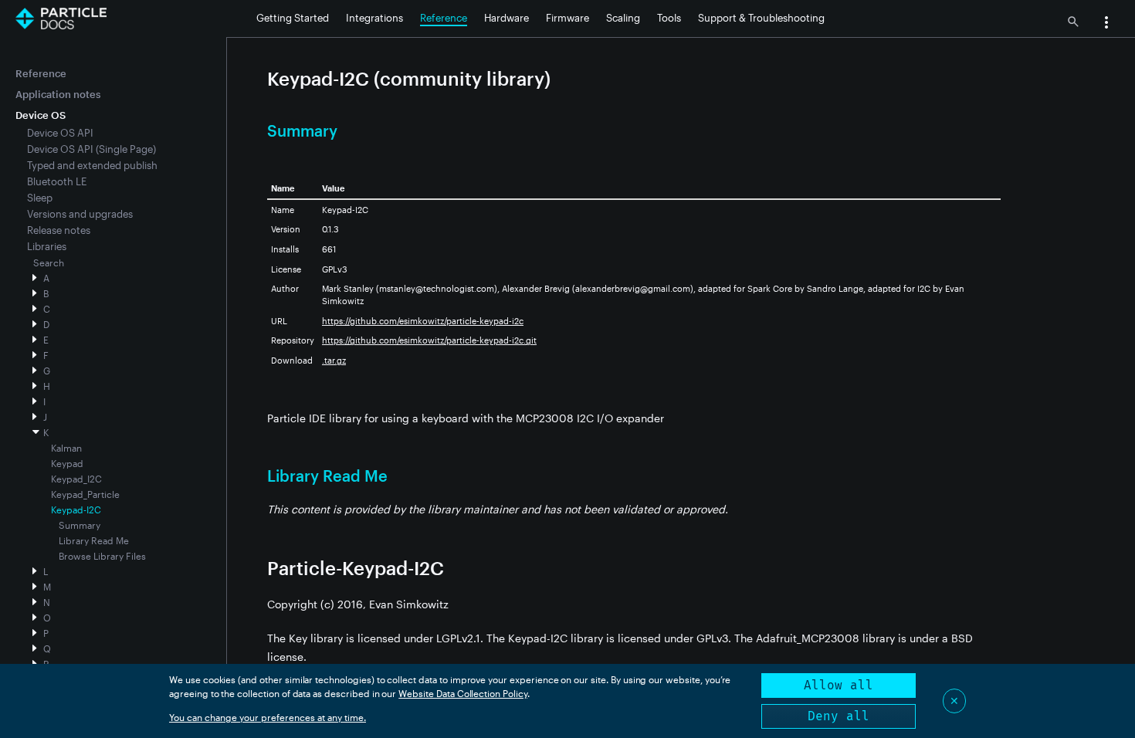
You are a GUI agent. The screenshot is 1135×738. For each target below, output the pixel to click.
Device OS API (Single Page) (91, 149)
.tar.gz (334, 360)
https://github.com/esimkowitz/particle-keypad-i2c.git (429, 340)
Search (48, 262)
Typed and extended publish (92, 165)
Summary (79, 525)
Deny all (838, 716)
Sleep (40, 197)
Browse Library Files (102, 555)
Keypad (67, 463)
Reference (443, 18)
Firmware (567, 18)
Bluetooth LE (56, 181)
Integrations (374, 18)
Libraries (46, 246)
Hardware (506, 18)
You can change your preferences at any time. (267, 717)
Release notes (58, 230)
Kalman (66, 447)
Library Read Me (94, 540)
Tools (669, 18)
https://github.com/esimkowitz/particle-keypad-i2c (422, 321)
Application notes (57, 94)
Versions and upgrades (80, 214)
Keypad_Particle (85, 494)
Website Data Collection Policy (462, 693)
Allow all (838, 685)
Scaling (623, 18)
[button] (1106, 24)
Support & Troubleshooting (761, 18)
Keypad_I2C (76, 478)
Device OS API (60, 133)
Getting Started (292, 18)
